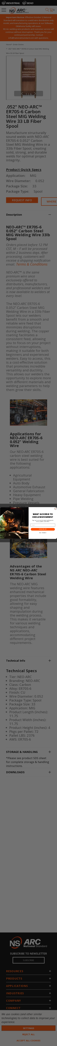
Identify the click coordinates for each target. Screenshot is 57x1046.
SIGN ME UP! (43, 529)
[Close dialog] (55, 509)
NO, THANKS (42, 532)
